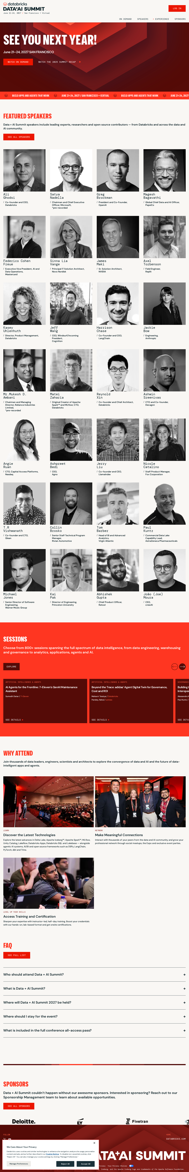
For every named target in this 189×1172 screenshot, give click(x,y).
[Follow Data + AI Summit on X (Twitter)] (4, 1139)
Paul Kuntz (182, 700)
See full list (17, 955)
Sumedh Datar (12, 696)
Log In (177, 8)
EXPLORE (11, 666)
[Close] (94, 1143)
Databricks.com (176, 1139)
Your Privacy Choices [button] (117, 1166)
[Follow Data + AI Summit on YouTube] (9, 1139)
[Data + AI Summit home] (24, 6)
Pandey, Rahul (98, 700)
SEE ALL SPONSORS (19, 1106)
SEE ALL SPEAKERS (19, 136)
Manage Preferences (19, 1163)
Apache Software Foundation (170, 1169)
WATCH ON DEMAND (18, 61)
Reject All (65, 1164)
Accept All (85, 1164)
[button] (161, 19)
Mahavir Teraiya (99, 696)
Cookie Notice (52, 1154)
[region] (50, 1155)
